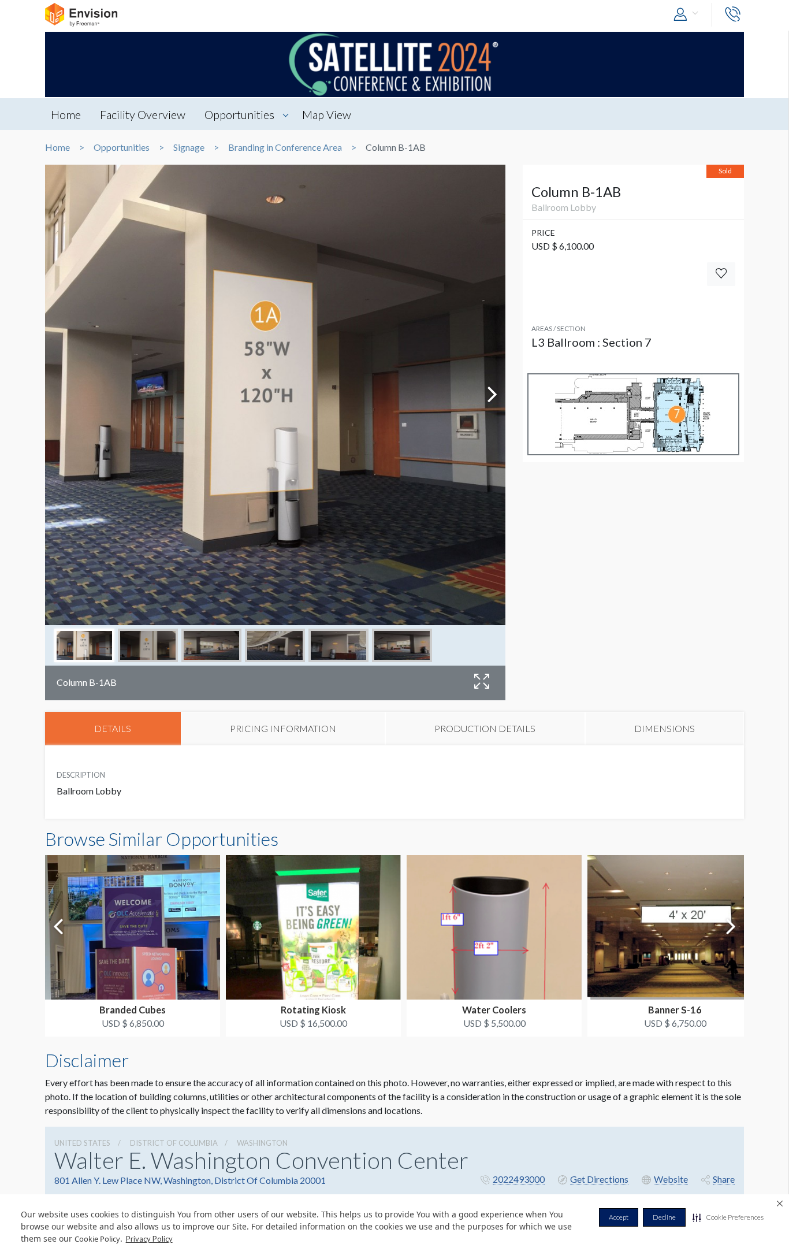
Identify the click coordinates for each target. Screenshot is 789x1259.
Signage (188, 147)
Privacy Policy (149, 1238)
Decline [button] (664, 1217)
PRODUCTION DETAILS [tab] (484, 728)
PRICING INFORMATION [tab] (283, 728)
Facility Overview (142, 114)
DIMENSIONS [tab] (664, 728)
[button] (728, 1217)
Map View (326, 114)
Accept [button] (618, 1217)
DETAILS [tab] (112, 728)
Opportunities (239, 114)
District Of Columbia (174, 1142)
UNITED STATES (82, 1142)
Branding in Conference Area (285, 147)
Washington (262, 1142)
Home (66, 114)
